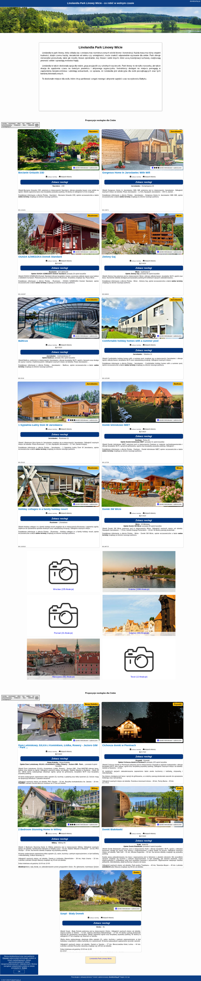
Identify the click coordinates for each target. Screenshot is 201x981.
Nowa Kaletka (91, 704)
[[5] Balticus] (58, 318)
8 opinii (94, 764)
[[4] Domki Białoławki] (142, 806)
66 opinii (150, 274)
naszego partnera (50, 197)
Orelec (137, 872)
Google (5, 958)
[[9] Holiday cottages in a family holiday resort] (58, 486)
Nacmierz (93, 131)
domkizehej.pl (195, 1)
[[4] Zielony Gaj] (142, 233)
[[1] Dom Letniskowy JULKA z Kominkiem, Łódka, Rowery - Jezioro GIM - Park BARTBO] (58, 722)
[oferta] (74, 168)
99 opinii (152, 526)
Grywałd (178, 704)
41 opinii (154, 442)
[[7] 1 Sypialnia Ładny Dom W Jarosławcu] (58, 402)
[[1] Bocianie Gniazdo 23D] (58, 149)
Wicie (179, 215)
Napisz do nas (125, 977)
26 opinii (76, 274)
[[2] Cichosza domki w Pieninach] (142, 722)
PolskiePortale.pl (15, 980)
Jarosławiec (176, 131)
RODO (24, 968)
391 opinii (65, 358)
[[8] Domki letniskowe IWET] (142, 402)
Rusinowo (93, 215)
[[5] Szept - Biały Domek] (100, 890)
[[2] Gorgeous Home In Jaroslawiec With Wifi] (142, 149)
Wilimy (94, 788)
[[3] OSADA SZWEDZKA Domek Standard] (58, 233)
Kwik (179, 788)
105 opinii (156, 762)
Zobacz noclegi (60, 182)
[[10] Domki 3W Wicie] (142, 486)
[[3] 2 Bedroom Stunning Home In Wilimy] (58, 806)
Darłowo (178, 384)
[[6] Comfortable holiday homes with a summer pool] (142, 318)
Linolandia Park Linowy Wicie (101, 959)
